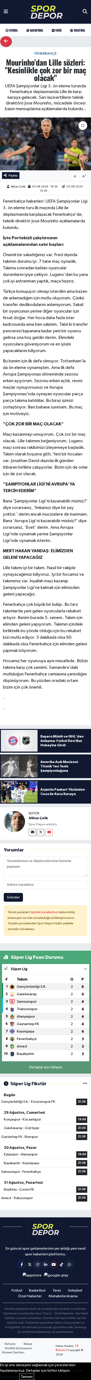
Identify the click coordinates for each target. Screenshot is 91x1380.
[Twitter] (40, 832)
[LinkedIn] (45, 1264)
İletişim (10, 1344)
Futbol (13, 30)
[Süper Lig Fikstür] (85, 1084)
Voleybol (79, 30)
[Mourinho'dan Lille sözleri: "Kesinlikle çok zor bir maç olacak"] (45, 143)
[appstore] (32, 1276)
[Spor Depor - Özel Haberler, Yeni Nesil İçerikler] (46, 12)
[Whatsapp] (69, 1264)
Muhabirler (58, 1296)
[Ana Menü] (6, 12)
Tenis (58, 30)
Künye (28, 1344)
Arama (72, 1296)
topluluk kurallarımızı (44, 912)
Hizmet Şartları (13, 1352)
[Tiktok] (61, 1264)
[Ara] (85, 12)
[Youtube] (49, 832)
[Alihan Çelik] (14, 821)
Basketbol (36, 30)
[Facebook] (21, 1264)
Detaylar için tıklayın (45, 1067)
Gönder (13, 897)
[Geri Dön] (6, 41)
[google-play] (56, 1276)
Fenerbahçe (45, 54)
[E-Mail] (32, 832)
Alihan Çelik (18, 186)
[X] (29, 1264)
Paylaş (13, 175)
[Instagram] (37, 1264)
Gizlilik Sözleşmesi (18, 1348)
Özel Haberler (30, 1296)
